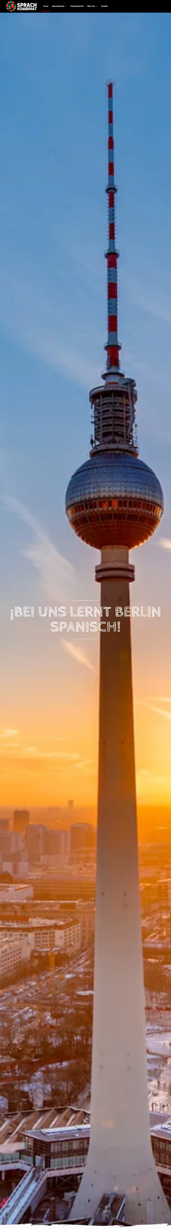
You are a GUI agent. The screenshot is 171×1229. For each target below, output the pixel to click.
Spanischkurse (58, 6)
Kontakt (104, 6)
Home (45, 6)
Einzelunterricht (76, 6)
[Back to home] (21, 6)
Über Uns (91, 6)
